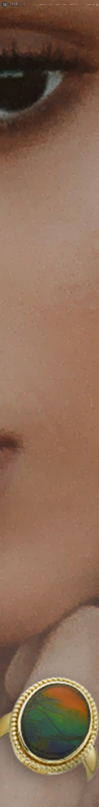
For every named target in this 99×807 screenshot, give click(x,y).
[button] (91, 399)
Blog (58, 4)
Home (34, 4)
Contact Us (73, 4)
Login (88, 4)
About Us (42, 4)
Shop (51, 4)
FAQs (64, 4)
